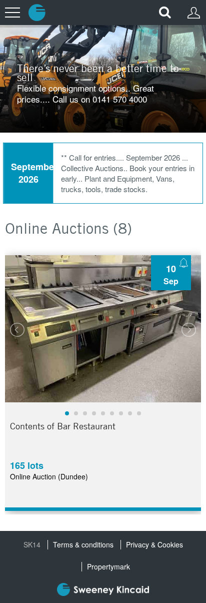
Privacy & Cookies (154, 544)
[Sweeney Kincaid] (102, 590)
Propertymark (108, 566)
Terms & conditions (83, 544)
